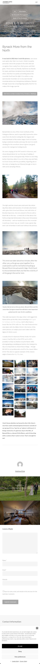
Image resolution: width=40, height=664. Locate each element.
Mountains (22, 11)
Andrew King (10, 31)
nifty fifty (17, 354)
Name (4, 560)
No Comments (30, 31)
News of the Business (20, 18)
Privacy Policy (23, 661)
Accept (20, 646)
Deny (20, 651)
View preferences (20, 657)
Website (4, 579)
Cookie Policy (15, 661)
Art (15, 11)
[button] (37, 628)
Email (4, 570)
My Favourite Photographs (20, 15)
